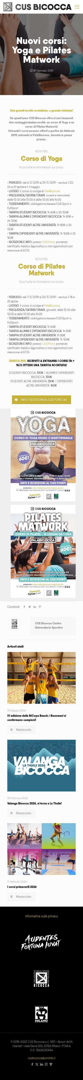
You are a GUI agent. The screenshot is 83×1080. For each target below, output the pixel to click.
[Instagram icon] (46, 1064)
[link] (43, 455)
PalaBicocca (52, 191)
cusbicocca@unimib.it (41, 1058)
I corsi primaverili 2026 (22, 887)
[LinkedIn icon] (41, 1064)
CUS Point (48, 242)
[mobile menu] (77, 6)
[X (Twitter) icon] (37, 1064)
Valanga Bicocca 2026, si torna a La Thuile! (34, 803)
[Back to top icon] (74, 1071)
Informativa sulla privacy (41, 916)
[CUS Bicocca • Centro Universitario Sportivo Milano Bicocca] (37, 6)
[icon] (50, 1064)
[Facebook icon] (32, 1064)
